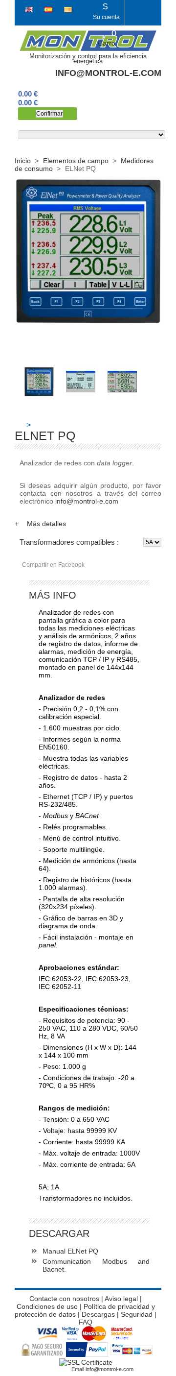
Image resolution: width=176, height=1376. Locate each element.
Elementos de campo (76, 161)
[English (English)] (30, 9)
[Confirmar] (47, 113)
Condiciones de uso (47, 1306)
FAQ (85, 1322)
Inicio (23, 161)
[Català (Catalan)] (68, 9)
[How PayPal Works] (87, 1354)
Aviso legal (121, 1299)
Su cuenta (106, 11)
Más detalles (40, 524)
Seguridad (137, 1314)
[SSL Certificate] (85, 1362)
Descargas (98, 1314)
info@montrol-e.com (108, 73)
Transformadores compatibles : (69, 542)
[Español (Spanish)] (49, 9)
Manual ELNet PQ (70, 1251)
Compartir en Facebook (53, 564)
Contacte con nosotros (64, 1299)
